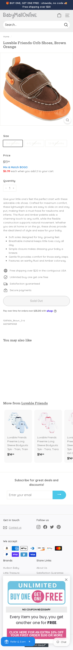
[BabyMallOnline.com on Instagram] (38, 527)
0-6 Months (13, 143)
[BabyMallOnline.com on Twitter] (52, 527)
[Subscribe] (59, 495)
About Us (41, 567)
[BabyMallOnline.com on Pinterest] (59, 527)
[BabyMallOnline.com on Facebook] (45, 527)
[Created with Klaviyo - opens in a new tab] (36, 645)
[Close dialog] (66, 579)
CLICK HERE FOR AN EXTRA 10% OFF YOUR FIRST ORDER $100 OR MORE (36, 634)
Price (6, 155)
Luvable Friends (34, 403)
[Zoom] (67, 120)
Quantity (9, 181)
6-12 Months (34, 143)
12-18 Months (56, 143)
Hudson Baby (11, 567)
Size (6, 136)
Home (6, 36)
